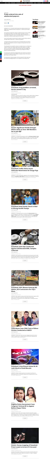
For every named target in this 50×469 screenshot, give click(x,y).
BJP (28, 138)
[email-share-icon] (0, 59)
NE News (25, 2)
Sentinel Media (30, 2)
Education (39, 2)
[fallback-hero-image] (35, 22)
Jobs (42, 2)
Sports (35, 2)
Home (6, 2)
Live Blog (9, 2)
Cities (22, 2)
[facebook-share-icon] (0, 56)
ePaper (2, 1)
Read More (25, 100)
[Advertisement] (25, 9)
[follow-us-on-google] (8, 23)
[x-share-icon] (0, 54)
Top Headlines (18, 2)
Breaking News (13, 2)
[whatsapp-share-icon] (0, 52)
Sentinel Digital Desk (7, 19)
